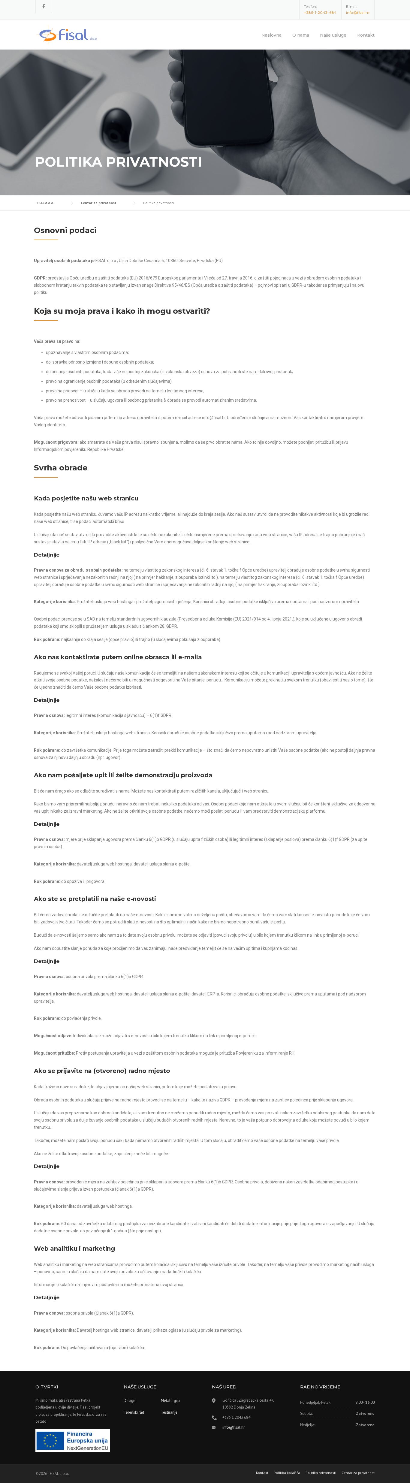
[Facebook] (43, 6)
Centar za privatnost (358, 1473)
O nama (300, 35)
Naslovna (271, 35)
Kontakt (366, 35)
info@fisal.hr (233, 1427)
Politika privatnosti (321, 1473)
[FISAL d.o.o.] (66, 32)
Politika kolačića (287, 1473)
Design (129, 1400)
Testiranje (169, 1412)
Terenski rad (134, 1412)
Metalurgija (170, 1400)
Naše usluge (333, 35)
